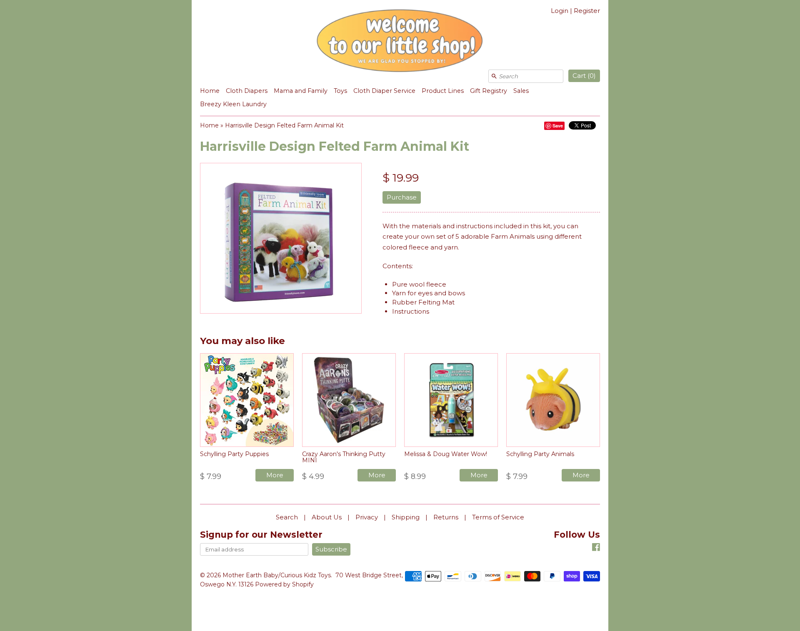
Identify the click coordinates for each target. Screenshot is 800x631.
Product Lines (443, 91)
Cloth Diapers (247, 91)
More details (275, 476)
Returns (445, 517)
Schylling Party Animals (540, 454)
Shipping (406, 517)
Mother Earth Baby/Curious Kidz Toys (276, 575)
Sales (521, 91)
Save (557, 125)
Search (287, 517)
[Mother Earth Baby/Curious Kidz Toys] (400, 42)
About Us (327, 517)
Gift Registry (488, 91)
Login (559, 11)
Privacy (366, 517)
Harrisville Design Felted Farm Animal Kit (284, 125)
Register (587, 11)
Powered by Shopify (284, 584)
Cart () (584, 76)
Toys (340, 91)
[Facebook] (596, 548)
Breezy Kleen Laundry (233, 104)
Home (210, 91)
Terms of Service (498, 517)
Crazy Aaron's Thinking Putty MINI (343, 457)
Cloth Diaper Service (384, 91)
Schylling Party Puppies (234, 454)
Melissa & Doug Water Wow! (445, 454)
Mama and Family (301, 91)
